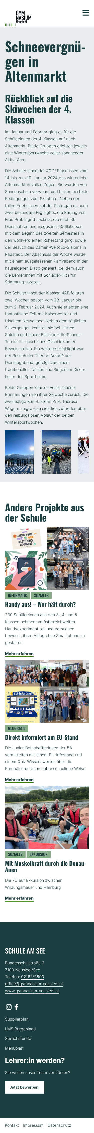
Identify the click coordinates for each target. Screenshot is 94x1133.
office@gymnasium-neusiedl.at (34, 983)
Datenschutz (59, 1125)
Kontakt (12, 1125)
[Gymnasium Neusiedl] (18, 19)
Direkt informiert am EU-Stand (41, 737)
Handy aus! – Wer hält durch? (40, 604)
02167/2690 (32, 976)
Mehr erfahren (19, 653)
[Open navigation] (85, 13)
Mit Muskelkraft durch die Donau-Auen (45, 866)
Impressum (33, 1125)
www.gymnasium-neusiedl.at (32, 990)
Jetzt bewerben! (25, 1087)
